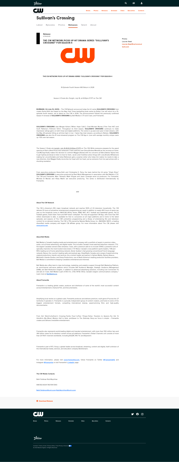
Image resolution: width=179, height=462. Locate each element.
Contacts (141, 11)
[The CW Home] (46, 11)
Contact (35, 445)
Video (122, 11)
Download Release (46, 401)
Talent (84, 25)
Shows (88, 11)
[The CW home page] (82, 414)
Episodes (50, 25)
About (93, 25)
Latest (39, 25)
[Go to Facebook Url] (138, 414)
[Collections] (133, 3)
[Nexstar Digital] (37, 3)
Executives (131, 11)
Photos (96, 11)
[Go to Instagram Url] (143, 414)
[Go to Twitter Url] (133, 414)
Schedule (114, 11)
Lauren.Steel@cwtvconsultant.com (132, 45)
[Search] (125, 3)
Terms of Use (42, 445)
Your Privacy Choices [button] (62, 445)
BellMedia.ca (52, 274)
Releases (105, 11)
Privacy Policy (51, 445)
